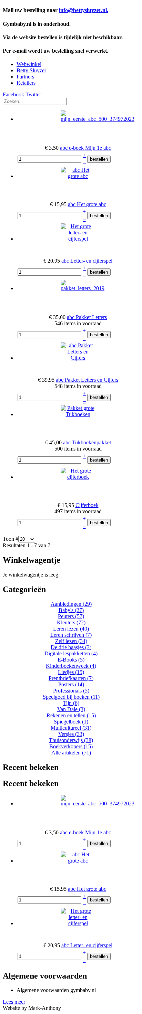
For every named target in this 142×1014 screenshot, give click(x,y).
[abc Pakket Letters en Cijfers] (78, 358)
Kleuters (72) (71, 622)
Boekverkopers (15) (71, 746)
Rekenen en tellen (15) (71, 715)
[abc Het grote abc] (78, 176)
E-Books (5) (71, 660)
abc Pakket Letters (87, 317)
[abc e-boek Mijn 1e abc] (97, 119)
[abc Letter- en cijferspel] (78, 239)
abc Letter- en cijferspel (86, 261)
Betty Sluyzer (31, 70)
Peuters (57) (71, 616)
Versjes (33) (71, 734)
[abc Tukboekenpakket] (78, 414)
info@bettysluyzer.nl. (83, 10)
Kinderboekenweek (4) (71, 666)
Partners (25, 77)
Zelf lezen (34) (71, 641)
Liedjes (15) (71, 672)
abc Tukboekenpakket (87, 442)
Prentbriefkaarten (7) (71, 678)
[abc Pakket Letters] (82, 288)
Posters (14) (71, 684)
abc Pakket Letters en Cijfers (87, 380)
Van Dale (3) (71, 709)
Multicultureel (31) (71, 728)
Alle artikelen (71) (71, 753)
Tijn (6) (71, 703)
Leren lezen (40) (71, 629)
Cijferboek (87, 505)
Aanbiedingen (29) (71, 604)
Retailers (26, 83)
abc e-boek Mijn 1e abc (85, 148)
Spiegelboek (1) (71, 722)
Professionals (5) (71, 691)
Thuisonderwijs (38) (71, 740)
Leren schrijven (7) (71, 635)
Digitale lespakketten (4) (71, 653)
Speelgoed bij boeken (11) (71, 697)
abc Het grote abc (87, 204)
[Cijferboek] (78, 477)
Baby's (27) (71, 610)
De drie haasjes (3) (71, 647)
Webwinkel (29, 64)
